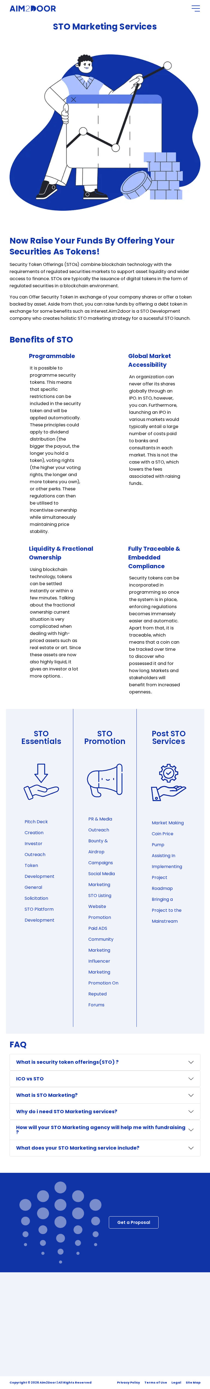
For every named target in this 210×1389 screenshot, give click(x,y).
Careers (63, 1327)
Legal (176, 1382)
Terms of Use (155, 1382)
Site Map (193, 1382)
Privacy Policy (128, 1382)
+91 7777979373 (115, 1297)
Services (63, 1308)
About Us (64, 1298)
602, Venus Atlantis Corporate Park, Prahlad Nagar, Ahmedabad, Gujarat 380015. (148, 1325)
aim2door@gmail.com (123, 1310)
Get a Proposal (133, 1222)
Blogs (60, 1317)
